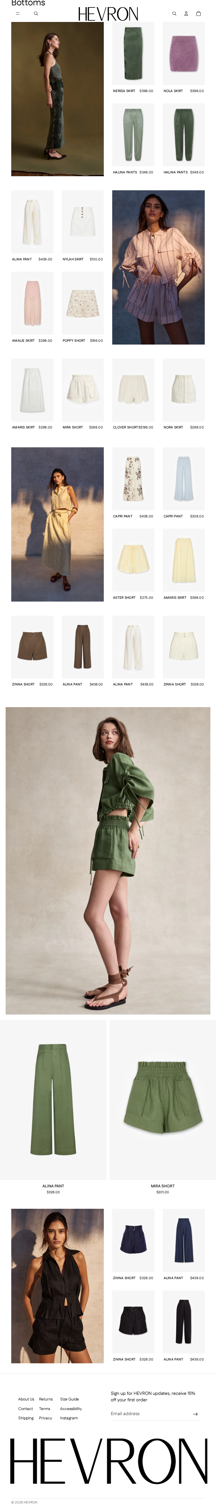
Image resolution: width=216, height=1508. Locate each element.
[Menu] (17, 13)
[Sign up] (195, 1414)
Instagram (69, 1418)
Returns (46, 1399)
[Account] (186, 13)
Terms (44, 1409)
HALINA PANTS (125, 172)
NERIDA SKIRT (124, 91)
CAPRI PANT (122, 516)
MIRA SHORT (163, 1186)
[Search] (36, 13)
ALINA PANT (22, 259)
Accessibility (71, 1409)
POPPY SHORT (74, 341)
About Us (26, 1399)
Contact (25, 1409)
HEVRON (30, 1502)
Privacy (45, 1418)
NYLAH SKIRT (73, 259)
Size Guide (69, 1399)
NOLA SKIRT (173, 91)
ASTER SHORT (124, 598)
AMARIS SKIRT (175, 598)
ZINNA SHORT (124, 1278)
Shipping (25, 1418)
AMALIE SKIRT (23, 341)
